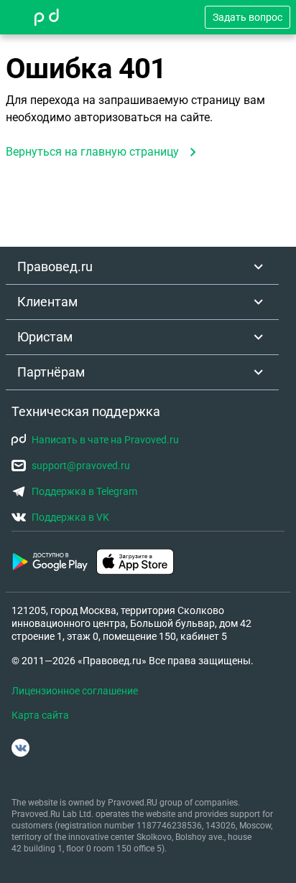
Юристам (45, 336)
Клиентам (47, 301)
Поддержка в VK (70, 517)
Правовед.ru (55, 266)
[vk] (20, 748)
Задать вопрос (247, 17)
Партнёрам (51, 371)
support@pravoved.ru (81, 465)
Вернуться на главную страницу (92, 152)
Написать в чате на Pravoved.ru (105, 439)
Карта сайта (40, 715)
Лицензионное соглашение (74, 691)
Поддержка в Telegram (84, 491)
